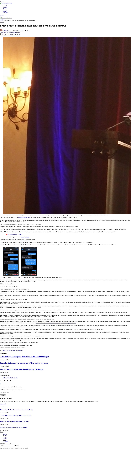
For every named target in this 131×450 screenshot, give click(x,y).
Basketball (5, 12)
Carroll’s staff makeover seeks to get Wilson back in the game (24, 363)
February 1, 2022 (25, 237)
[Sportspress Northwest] (6, 3)
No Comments (20, 30)
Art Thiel (6, 30)
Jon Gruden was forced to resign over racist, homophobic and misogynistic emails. (56, 323)
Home (1, 20)
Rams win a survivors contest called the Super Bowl (13, 427)
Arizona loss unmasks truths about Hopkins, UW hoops (21, 369)
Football (5, 5)
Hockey (5, 10)
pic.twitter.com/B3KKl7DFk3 (15, 234)
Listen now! (3, 403)
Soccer (4, 11)
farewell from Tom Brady (24, 217)
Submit (16, 445)
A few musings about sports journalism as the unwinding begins (24, 357)
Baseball (5, 7)
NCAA (5, 8)
